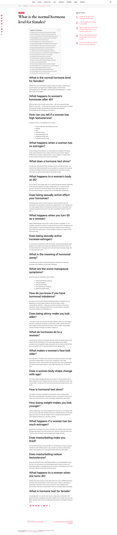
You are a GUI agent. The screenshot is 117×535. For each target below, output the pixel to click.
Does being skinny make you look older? (42, 54)
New (54, 2)
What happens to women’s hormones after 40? (43, 34)
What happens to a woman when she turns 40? (44, 71)
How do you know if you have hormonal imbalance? (45, 52)
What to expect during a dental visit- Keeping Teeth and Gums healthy (88, 37)
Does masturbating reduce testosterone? (42, 69)
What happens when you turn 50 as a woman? (43, 45)
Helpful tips (47, 2)
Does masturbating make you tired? (41, 67)
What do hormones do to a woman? (41, 56)
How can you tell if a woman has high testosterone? (44, 36)
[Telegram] (1, 31)
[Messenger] (1, 29)
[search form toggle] (110, 2)
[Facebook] (1, 15)
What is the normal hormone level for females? (43, 32)
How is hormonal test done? (39, 62)
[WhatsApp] (1, 26)
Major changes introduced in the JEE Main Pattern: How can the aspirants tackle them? (88, 29)
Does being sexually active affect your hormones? (44, 43)
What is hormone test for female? (40, 73)
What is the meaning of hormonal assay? (42, 49)
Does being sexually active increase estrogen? (43, 47)
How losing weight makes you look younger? (43, 64)
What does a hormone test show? (40, 39)
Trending (69, 2)
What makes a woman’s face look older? (42, 58)
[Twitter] (1, 18)
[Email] (1, 21)
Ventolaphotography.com (32, 530)
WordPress (41, 531)
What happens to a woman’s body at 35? (42, 41)
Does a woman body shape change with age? (44, 60)
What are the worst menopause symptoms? (43, 51)
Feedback (82, 2)
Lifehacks (61, 2)
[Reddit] (1, 23)
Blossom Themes (28, 531)
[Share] (1, 34)
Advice (39, 2)
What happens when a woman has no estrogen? (44, 38)
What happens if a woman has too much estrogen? (45, 65)
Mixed (75, 2)
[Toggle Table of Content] (57, 30)
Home (33, 2)
